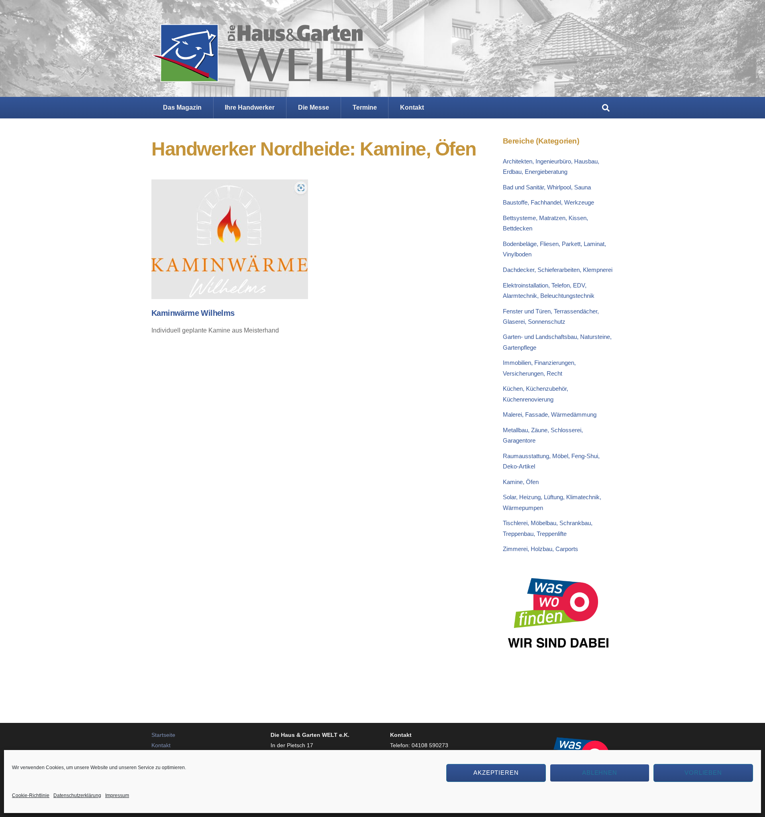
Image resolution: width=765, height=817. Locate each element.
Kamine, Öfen (521, 481)
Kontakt (412, 107)
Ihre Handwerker (250, 107)
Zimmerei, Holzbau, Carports (540, 548)
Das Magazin (182, 107)
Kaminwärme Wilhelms (193, 313)
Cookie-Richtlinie (30, 795)
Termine (365, 107)
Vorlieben (703, 772)
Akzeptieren (496, 772)
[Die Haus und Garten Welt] (257, 75)
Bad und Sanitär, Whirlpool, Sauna (547, 187)
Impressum (117, 795)
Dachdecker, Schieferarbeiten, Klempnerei (557, 269)
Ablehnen (600, 772)
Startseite (163, 735)
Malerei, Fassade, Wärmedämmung (549, 414)
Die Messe (313, 107)
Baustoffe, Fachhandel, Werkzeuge (548, 202)
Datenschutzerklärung (77, 795)
